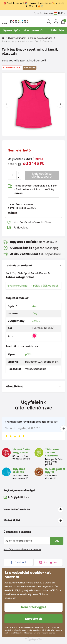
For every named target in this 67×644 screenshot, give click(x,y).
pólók (28, 354)
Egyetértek (33, 619)
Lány (34, 313)
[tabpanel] (33, 104)
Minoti (35, 306)
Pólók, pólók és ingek (41, 37)
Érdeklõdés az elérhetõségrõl (41, 175)
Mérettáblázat (14, 386)
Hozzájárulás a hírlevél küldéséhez (22, 549)
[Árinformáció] (19, 164)
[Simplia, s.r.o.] (33, 639)
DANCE (36, 321)
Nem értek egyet (33, 607)
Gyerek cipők (11, 30)
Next (60, 104)
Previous (7, 104)
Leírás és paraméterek (19, 265)
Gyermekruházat (35, 30)
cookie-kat (10, 598)
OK (57, 541)
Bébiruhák (57, 30)
